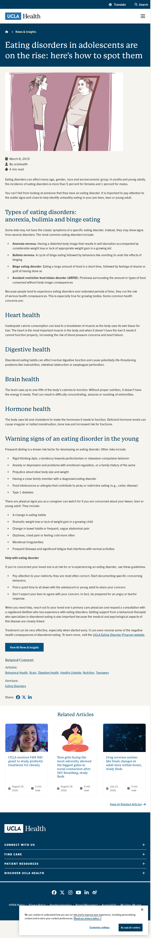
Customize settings (99, 927)
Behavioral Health (16, 672)
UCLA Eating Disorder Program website (118, 634)
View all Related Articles (126, 804)
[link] (18, 697)
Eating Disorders (15, 686)
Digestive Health (48, 672)
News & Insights (25, 31)
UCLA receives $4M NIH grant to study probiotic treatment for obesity (25, 761)
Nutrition (88, 672)
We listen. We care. (131, 904)
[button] (117, 4)
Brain (32, 672)
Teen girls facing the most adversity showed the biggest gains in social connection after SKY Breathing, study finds (74, 767)
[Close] (142, 909)
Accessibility (109, 904)
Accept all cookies (130, 927)
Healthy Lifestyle (70, 672)
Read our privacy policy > (87, 918)
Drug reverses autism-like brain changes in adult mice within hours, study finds (124, 763)
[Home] (6, 31)
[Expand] (143, 844)
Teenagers (102, 672)
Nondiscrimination (61, 904)
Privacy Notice (37, 904)
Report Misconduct (87, 904)
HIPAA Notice (17, 904)
